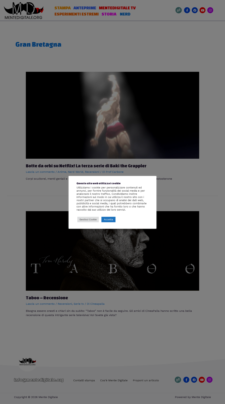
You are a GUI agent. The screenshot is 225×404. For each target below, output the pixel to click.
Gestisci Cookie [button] (88, 219)
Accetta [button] (108, 219)
